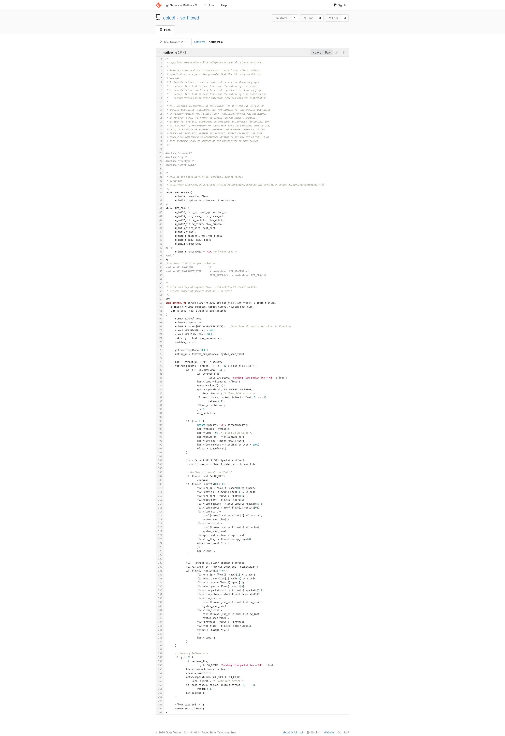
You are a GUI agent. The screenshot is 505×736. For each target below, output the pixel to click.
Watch (284, 18)
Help (224, 5)
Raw (328, 52)
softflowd (189, 17)
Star (310, 18)
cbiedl (169, 17)
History (316, 52)
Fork (335, 18)
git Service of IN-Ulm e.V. (181, 5)
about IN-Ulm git (293, 732)
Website (329, 732)
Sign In (342, 5)
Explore (209, 5)
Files (167, 30)
